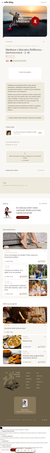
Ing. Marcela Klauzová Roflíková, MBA (19, 60)
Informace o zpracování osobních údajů (13, 419)
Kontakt (34, 419)
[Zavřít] (0, 452)
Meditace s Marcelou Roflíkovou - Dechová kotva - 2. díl (16, 185)
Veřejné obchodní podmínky (27, 419)
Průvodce (28, 387)
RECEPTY (38, 384)
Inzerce (38, 387)
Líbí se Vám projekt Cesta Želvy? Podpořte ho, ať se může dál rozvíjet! (25, 158)
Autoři (27, 384)
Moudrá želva (42, 261)
